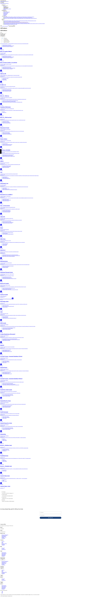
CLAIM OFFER (50, 299)
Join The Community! (50, 286)
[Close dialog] (58, 286)
